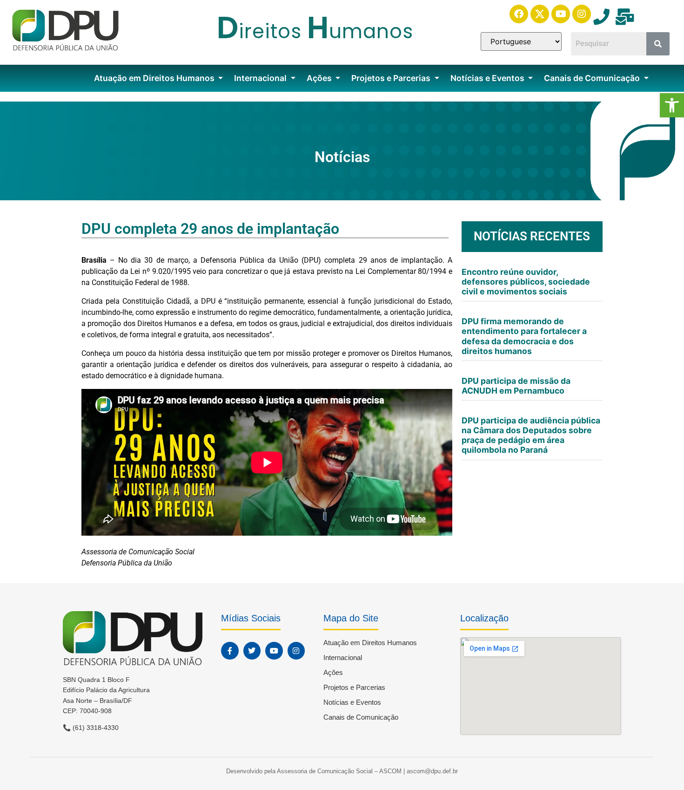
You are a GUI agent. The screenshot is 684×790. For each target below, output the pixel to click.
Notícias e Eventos (488, 78)
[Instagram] (581, 14)
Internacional (261, 78)
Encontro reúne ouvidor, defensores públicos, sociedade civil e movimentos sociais (526, 281)
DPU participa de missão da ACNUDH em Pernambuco (516, 385)
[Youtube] (560, 14)
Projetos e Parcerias (391, 78)
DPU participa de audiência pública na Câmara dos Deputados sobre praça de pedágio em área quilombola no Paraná (531, 435)
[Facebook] (519, 14)
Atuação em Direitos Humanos (155, 78)
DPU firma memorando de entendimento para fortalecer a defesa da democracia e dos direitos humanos (524, 335)
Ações (320, 78)
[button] (672, 105)
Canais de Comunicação (593, 78)
